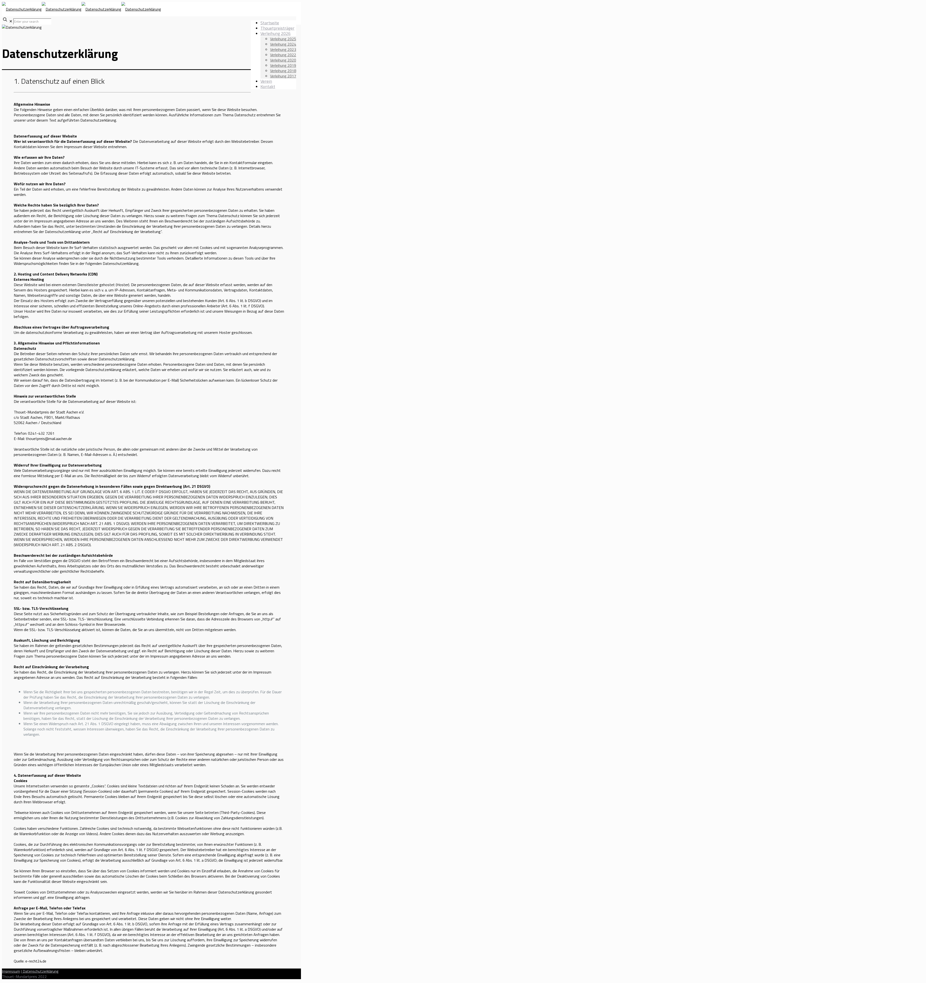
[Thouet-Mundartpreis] (81, 9)
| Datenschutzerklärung (40, 971)
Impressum (11, 971)
